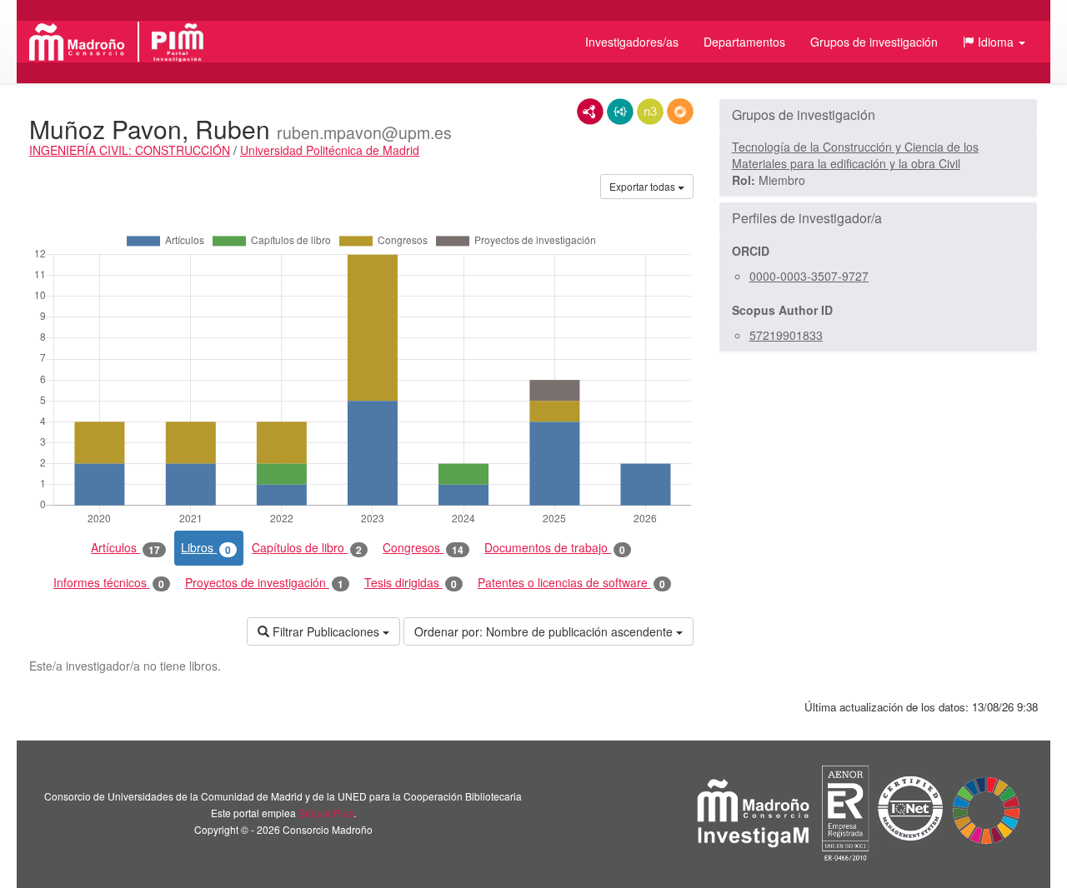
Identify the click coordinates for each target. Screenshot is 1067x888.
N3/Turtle (650, 111)
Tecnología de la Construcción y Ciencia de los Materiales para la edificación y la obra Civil (855, 155)
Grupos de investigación (874, 41)
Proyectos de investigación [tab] (264, 582)
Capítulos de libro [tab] (307, 547)
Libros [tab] (206, 547)
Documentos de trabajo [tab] (554, 547)
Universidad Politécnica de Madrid (329, 150)
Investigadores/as (632, 41)
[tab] (878, 115)
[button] (994, 41)
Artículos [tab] (125, 547)
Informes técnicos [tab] (108, 582)
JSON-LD (620, 111)
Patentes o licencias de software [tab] (571, 582)
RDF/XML (590, 111)
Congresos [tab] (423, 547)
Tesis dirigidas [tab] (410, 582)
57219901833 (786, 335)
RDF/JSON (680, 111)
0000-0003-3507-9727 (809, 275)
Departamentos (744, 41)
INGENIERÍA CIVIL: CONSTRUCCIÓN (129, 150)
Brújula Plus (325, 813)
